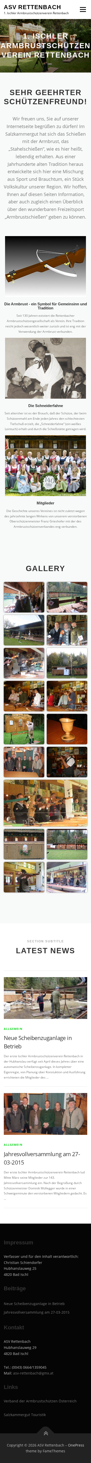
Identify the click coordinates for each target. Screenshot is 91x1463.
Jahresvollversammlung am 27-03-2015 (37, 1312)
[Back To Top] (46, 1433)
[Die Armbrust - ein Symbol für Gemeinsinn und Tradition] (45, 266)
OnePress (76, 1445)
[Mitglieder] (45, 465)
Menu (82, 9)
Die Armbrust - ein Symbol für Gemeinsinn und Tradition (45, 306)
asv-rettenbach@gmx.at (33, 1373)
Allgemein (13, 1029)
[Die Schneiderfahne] (45, 368)
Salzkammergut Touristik (25, 1414)
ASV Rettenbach (32, 7)
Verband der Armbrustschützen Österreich (40, 1401)
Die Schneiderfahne (45, 406)
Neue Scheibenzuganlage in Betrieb (34, 1303)
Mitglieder (45, 503)
